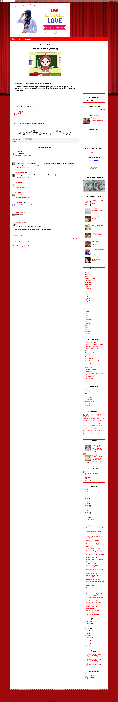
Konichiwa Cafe (101, 427)
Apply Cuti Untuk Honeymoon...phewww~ (98, 209)
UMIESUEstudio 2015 (62, 701)
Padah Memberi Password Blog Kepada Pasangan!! (98, 243)
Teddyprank (99, 420)
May (88, 630)
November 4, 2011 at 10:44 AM (23, 177)
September (90, 621)
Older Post (76, 239)
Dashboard (16, 39)
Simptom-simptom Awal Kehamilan (92, 615)
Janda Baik (88, 288)
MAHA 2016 (94, 428)
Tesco (103, 432)
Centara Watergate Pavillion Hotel (93, 346)
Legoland (87, 299)
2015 (86, 508)
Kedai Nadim (93, 427)
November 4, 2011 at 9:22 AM (23, 155)
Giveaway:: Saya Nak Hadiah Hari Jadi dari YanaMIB (97, 202)
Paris (86, 313)
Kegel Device (101, 418)
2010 (86, 643)
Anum (17, 151)
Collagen (85, 418)
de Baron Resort (89, 380)
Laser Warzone (86, 428)
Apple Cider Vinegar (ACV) (94, 422)
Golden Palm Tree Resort (91, 359)
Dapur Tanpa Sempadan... (92, 472)
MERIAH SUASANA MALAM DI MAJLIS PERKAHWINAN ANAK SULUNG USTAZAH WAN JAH (97, 448)
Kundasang (88, 294)
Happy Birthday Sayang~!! (93, 600)
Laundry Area (88, 399)
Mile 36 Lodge (88, 371)
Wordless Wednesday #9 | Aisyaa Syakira (97, 234)
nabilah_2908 (19, 212)
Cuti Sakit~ (89, 587)
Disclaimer (27, 39)
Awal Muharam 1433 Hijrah (93, 531)
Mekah (86, 307)
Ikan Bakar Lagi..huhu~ (92, 608)
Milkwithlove (86, 420)
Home (45, 239)
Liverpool (87, 301)
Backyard (87, 391)
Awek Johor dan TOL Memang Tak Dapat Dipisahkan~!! (97, 226)
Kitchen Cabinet (89, 397)
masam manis (89, 477)
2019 (86, 499)
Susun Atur (88, 403)
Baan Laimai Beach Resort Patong (94, 344)
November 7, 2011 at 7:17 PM (23, 232)
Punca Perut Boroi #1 (92, 534)
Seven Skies (89, 430)
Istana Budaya (93, 418)
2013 (86, 513)
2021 (86, 494)
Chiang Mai (88, 280)
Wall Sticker (88, 405)
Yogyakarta (88, 333)
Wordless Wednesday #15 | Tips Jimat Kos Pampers (94, 594)
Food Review (95, 415)
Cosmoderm (92, 423)
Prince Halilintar (19, 172)
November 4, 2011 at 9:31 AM (23, 167)
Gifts (86, 393)
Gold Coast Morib (89, 356)
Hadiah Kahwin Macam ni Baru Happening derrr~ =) (94, 570)
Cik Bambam (18, 202)
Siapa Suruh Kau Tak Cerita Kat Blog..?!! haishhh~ (97, 259)
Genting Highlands (89, 282)
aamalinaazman (19, 222)
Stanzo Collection (93, 432)
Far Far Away (88, 354)
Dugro (97, 423)
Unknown (18, 182)
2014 (86, 510)
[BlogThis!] (27, 139)
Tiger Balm (85, 433)
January (89, 640)
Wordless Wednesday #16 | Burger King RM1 (93, 566)
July (88, 626)
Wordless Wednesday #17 (93, 544)
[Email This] (25, 139)
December (89, 519)
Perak (86, 315)
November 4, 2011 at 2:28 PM (23, 187)
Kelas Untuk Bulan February (92, 479)
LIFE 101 (62, 700)
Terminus (99, 432)
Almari (86, 389)
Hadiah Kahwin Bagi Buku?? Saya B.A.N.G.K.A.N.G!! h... (95, 582)
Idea (86, 395)
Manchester (88, 305)
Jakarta (87, 286)
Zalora (84, 435)
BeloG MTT (18, 192)
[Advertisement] (94, 69)
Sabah (86, 325)
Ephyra (86, 415)
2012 (86, 515)
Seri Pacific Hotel (89, 376)
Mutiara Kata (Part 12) (92, 585)
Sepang (87, 327)
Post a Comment (18, 235)
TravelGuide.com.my (93, 433)
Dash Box (87, 350)
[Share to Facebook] (30, 139)
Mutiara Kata (20, 141)
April (88, 633)
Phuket (87, 317)
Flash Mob (102, 423)
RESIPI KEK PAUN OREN (91, 473)
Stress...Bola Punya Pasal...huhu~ (95, 554)
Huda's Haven (88, 284)
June (88, 628)
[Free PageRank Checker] (93, 168)
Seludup (102, 417)
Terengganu (88, 331)
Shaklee (94, 430)
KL (85, 290)
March (88, 635)
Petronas (92, 420)
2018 (86, 501)
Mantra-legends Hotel (90, 369)
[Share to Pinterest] (31, 139)
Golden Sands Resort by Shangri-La (94, 361)
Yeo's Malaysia (101, 433)
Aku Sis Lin (88, 444)
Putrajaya (87, 323)
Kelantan (87, 292)
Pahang (87, 311)
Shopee (98, 430)
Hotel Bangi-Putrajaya (90, 363)
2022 (86, 492)
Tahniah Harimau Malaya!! (93, 548)
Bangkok (87, 276)
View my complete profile (97, 120)
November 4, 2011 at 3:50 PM (23, 217)
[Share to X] (28, 139)
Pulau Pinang (88, 321)
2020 (86, 496)
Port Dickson (88, 319)
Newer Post (15, 239)
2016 (86, 506)
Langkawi (87, 296)
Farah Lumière (89, 454)
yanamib (95, 118)
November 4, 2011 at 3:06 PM (23, 197)
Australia (87, 272)
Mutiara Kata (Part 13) (92, 557)
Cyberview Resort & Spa (91, 348)
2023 (86, 489)
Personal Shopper (89, 401)
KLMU (88, 427)
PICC (84, 430)
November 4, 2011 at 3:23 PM (23, 207)
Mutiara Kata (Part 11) (92, 606)
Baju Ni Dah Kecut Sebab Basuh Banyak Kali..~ (94, 576)
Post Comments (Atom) (25, 241)
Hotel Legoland (89, 365)
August (89, 623)
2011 (86, 517)
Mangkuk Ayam (101, 428)
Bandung (87, 274)
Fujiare (84, 425)
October (89, 619)
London (87, 303)
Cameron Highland (90, 278)
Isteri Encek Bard (20, 161)
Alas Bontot (89, 546)
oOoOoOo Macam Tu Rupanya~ (95, 559)
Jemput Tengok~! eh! (91, 573)
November (89, 522)
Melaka (87, 309)
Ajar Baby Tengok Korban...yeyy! (95, 597)
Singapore (87, 329)
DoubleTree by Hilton (90, 352)
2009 (86, 645)
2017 (86, 503)
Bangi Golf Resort (95, 417)
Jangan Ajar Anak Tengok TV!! (94, 579)
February (89, 637)
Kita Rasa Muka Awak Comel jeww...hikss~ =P (94, 611)
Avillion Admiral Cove (90, 342)
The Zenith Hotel (89, 378)
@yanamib (94, 152)
